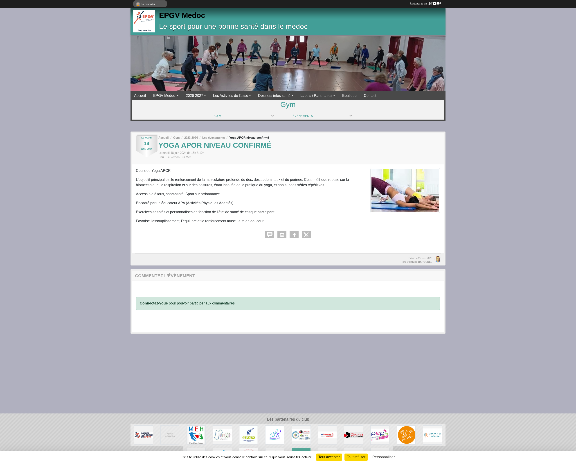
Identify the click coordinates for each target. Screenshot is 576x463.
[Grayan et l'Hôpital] (432, 435)
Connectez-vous (154, 303)
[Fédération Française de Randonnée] (327, 435)
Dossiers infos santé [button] (274, 96)
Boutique (349, 96)
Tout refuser (356, 457)
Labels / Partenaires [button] (316, 96)
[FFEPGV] (274, 435)
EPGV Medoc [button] (164, 96)
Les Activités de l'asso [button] (230, 96)
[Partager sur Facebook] (294, 234)
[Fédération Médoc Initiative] (406, 435)
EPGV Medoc (182, 15)
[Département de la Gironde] (353, 435)
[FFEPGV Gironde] (248, 435)
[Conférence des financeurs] (301, 435)
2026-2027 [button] (194, 96)
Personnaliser (383, 457)
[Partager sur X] (306, 234)
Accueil (140, 96)
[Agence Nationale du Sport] (143, 435)
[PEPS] (379, 435)
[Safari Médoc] (170, 435)
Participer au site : (419, 3)
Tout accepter (329, 457)
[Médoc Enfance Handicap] (196, 435)
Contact (370, 96)
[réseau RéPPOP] (222, 435)
